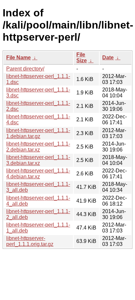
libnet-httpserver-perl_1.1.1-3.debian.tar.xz (38, 160)
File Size (81, 57)
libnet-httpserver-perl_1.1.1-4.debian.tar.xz (38, 173)
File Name (18, 57)
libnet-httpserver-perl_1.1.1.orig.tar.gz (29, 241)
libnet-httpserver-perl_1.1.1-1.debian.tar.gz (38, 133)
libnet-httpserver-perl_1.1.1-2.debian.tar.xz (38, 146)
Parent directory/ (25, 68)
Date (108, 57)
